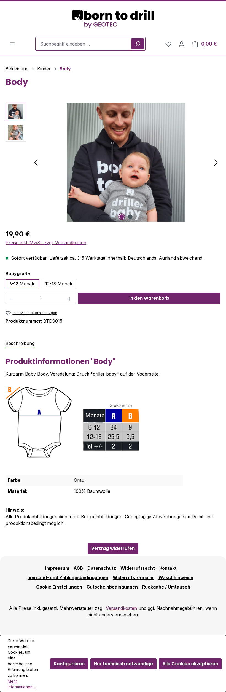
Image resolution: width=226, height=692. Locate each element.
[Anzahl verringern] (11, 298)
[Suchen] (137, 43)
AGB (78, 568)
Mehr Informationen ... (22, 684)
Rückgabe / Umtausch (166, 587)
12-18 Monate (59, 283)
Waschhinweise (175, 577)
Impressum (57, 568)
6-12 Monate (22, 283)
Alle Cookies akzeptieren (190, 664)
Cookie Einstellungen (59, 587)
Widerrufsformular (133, 577)
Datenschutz (101, 568)
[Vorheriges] (36, 162)
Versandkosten (121, 608)
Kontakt (168, 568)
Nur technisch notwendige (123, 664)
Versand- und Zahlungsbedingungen (68, 577)
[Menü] (12, 43)
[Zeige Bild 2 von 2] (130, 216)
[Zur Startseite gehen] (113, 19)
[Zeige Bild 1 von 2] (122, 216)
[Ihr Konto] (181, 43)
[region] (113, 162)
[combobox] (90, 43)
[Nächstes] (216, 162)
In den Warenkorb (149, 298)
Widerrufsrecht (137, 568)
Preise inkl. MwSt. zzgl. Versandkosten (46, 242)
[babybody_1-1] (126, 162)
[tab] (20, 343)
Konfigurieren (69, 664)
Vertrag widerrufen (113, 548)
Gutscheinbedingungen (112, 587)
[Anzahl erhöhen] (70, 298)
